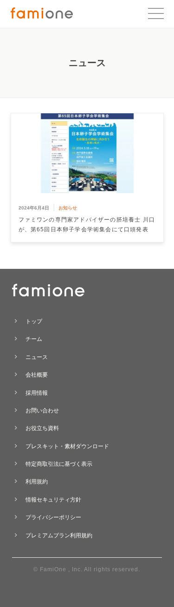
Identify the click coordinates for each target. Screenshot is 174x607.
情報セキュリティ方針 (53, 499)
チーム (34, 339)
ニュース (37, 357)
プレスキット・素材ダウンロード (67, 446)
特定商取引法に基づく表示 (59, 464)
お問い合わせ (42, 410)
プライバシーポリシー (53, 517)
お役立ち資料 (42, 428)
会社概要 (37, 375)
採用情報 (37, 393)
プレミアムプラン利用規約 (59, 535)
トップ (34, 321)
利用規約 (37, 481)
